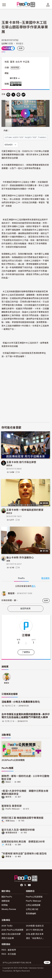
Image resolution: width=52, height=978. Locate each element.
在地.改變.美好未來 (35, 933)
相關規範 (6, 900)
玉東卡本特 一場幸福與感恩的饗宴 (24, 509)
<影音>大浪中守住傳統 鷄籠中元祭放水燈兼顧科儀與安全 (25, 792)
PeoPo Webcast (12, 809)
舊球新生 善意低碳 (12, 805)
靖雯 (8, 561)
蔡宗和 (8, 797)
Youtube (29, 885)
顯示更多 (14, 78)
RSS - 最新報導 (9, 949)
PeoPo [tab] (21, 578)
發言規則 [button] (45, 578)
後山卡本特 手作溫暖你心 (20, 557)
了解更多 (26, 652)
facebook (21, 885)
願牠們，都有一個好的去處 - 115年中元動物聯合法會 (25, 777)
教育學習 (15, 68)
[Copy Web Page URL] (23, 95)
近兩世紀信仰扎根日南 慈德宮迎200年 (23, 841)
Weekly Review (9, 909)
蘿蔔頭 (11, 593)
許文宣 (8, 844)
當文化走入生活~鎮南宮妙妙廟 (18, 829)
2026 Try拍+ (7, 925)
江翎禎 (26, 635)
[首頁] (26, 4)
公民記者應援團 (33, 904)
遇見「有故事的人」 (35, 938)
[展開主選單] (4, 4)
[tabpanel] (25, 593)
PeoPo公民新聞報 (34, 896)
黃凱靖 (9, 465)
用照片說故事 (8, 938)
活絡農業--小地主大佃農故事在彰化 (21, 701)
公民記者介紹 (32, 909)
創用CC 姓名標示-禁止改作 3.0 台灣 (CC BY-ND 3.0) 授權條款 (16, 84)
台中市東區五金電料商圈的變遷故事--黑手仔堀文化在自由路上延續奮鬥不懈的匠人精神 (26, 716)
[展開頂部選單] (47, 4)
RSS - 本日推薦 (9, 953)
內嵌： (7, 130)
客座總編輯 (31, 913)
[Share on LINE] (18, 95)
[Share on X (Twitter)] (13, 95)
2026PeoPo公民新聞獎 (13, 760)
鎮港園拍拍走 (11, 833)
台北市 (18, 62)
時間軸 (5, 904)
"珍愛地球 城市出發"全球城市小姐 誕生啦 (24, 853)
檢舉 (21, 48)
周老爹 (9, 513)
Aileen (8, 782)
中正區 (26, 62)
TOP (47, 962)
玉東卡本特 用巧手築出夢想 (21, 462)
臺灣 (12, 62)
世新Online (10, 821)
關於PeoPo (7, 896)
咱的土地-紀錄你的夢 (11, 933)
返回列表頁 (25, 608)
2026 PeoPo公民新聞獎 (12, 929)
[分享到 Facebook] (8, 95)
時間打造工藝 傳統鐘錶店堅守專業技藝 (23, 817)
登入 (34, 585)
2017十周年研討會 (34, 929)
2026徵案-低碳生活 (35, 925)
